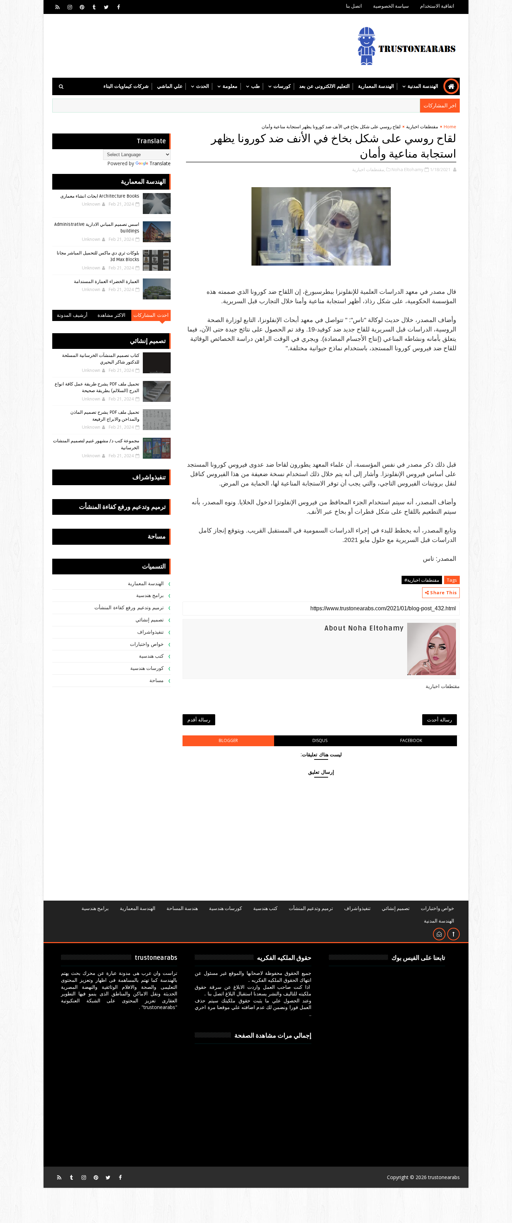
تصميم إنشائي (149, 620)
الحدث (202, 86)
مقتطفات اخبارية (422, 126)
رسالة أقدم (198, 719)
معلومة (230, 86)
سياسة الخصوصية (391, 6)
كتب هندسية (151, 656)
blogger (228, 740)
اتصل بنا (354, 6)
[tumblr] (94, 7)
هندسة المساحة (182, 908)
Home (450, 126)
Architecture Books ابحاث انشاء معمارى (99, 196)
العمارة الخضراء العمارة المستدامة (106, 281)
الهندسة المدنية (423, 86)
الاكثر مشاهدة (112, 315)
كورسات (282, 86)
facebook (411, 740)
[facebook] (118, 7)
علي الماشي (170, 86)
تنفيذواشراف (150, 632)
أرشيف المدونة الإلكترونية (72, 316)
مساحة (156, 680)
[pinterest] (82, 7)
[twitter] (106, 7)
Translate (160, 163)
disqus (319, 740)
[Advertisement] (321, 411)
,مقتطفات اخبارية (368, 169)
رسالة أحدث (439, 719)
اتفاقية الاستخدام (437, 6)
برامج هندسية (150, 595)
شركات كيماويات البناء (126, 86)
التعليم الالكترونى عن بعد (324, 86)
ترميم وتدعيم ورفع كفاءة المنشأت (129, 608)
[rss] (57, 7)
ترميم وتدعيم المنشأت (311, 908)
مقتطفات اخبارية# (421, 580)
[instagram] (69, 7)
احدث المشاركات (151, 315)
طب (255, 86)
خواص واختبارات (147, 644)
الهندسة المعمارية (376, 86)
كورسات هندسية (147, 668)
